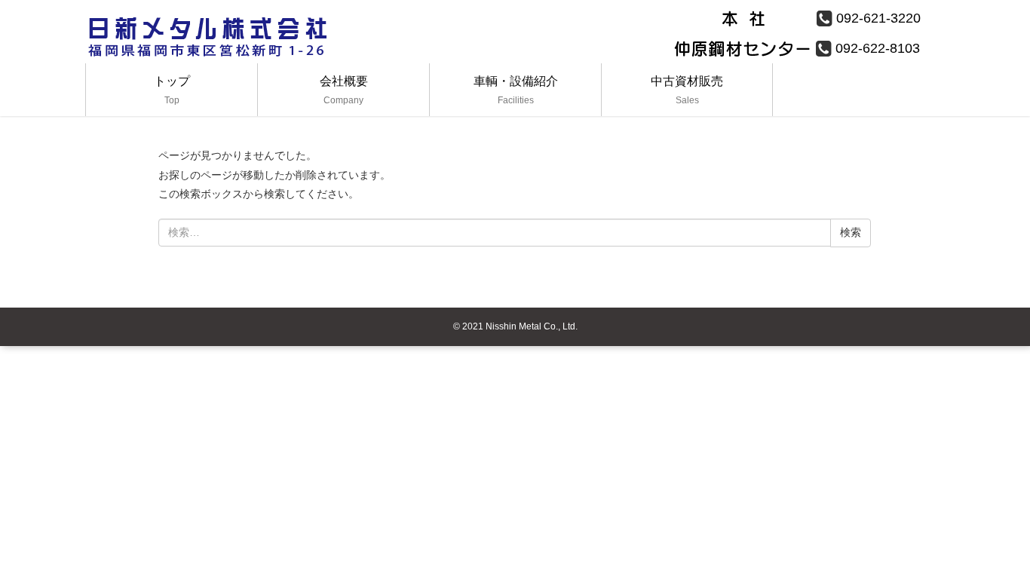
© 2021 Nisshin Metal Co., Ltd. (515, 326)
